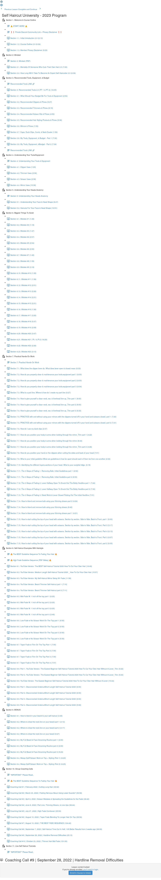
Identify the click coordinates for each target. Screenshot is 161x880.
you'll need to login (90, 869)
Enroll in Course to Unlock (80, 873)
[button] (1, 2)
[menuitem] (1, 6)
